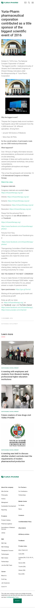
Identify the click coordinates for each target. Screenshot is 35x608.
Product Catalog (5, 520)
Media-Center (22, 501)
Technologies (5, 554)
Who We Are (4, 491)
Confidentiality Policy (13, 597)
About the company (7, 487)
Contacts (21, 515)
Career (3, 571)
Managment (4, 502)
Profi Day (4, 579)
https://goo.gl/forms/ (23, 289)
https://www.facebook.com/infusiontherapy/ (17, 307)
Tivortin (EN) (21, 566)
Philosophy (4, 495)
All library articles (23, 534)
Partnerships (5, 561)
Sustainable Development (8, 506)
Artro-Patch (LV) (23, 550)
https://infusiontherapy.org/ (11, 222)
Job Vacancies (5, 583)
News (20, 509)
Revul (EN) (21, 574)
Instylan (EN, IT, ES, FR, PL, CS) (26, 558)
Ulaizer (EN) (21, 570)
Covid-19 (4, 586)
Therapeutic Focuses (7, 550)
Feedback (21, 540)
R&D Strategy (5, 547)
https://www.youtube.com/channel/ (14, 310)
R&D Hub (3, 543)
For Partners (22, 487)
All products (22, 528)
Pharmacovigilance (6, 524)
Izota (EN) (21, 554)
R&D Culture (4, 558)
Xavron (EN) (21, 563)
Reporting (4, 510)
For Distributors (22, 491)
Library (3, 533)
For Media (21, 505)
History (3, 499)
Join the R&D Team (6, 565)
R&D (2, 539)
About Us (4, 575)
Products (4, 516)
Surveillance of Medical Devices (8, 528)
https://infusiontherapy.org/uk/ (12, 193)
